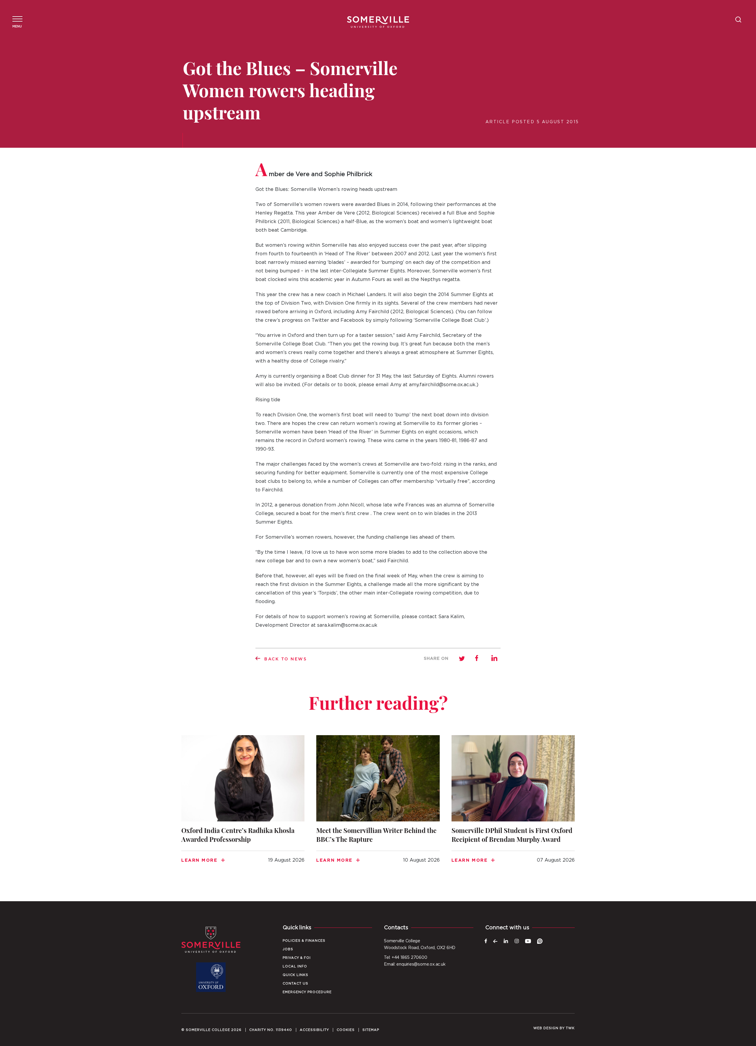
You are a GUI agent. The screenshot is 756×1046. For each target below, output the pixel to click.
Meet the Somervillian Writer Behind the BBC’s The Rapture (377, 806)
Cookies (346, 1030)
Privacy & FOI (297, 957)
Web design (545, 1028)
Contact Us (295, 983)
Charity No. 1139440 (270, 1030)
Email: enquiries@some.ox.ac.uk (414, 964)
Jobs (288, 949)
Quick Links (295, 975)
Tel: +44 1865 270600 (405, 958)
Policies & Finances (304, 940)
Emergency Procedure (307, 992)
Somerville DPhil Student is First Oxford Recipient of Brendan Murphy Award (513, 806)
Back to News (285, 659)
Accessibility (314, 1030)
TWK (570, 1028)
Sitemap (370, 1030)
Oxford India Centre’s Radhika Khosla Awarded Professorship (242, 806)
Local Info (295, 966)
